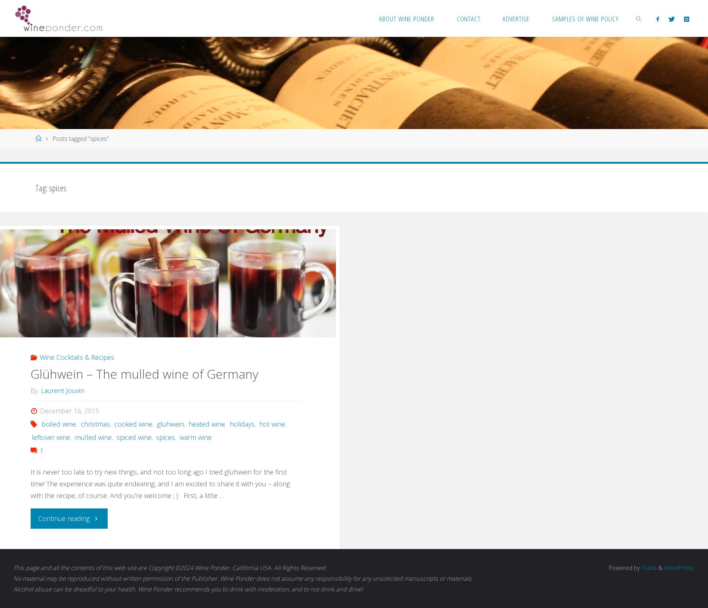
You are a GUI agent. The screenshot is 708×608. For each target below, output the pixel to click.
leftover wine (51, 437)
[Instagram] (686, 19)
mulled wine (93, 437)
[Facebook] (658, 19)
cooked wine (133, 424)
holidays (242, 424)
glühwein (170, 424)
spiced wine (134, 437)
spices (165, 437)
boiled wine (59, 424)
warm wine (196, 437)
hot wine (272, 424)
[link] (639, 18)
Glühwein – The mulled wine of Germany (144, 373)
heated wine (206, 424)
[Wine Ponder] (58, 18)
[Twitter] (671, 19)
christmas (95, 424)
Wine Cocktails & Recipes (77, 357)
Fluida (648, 568)
